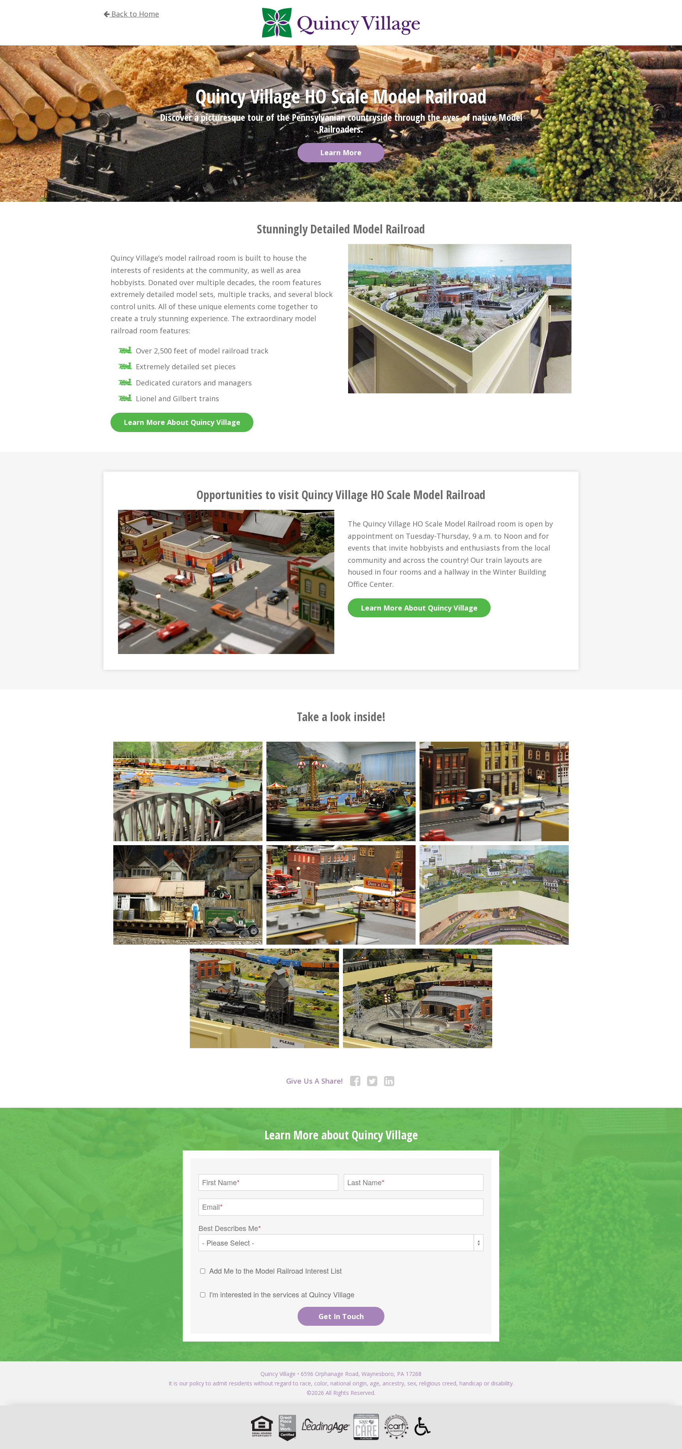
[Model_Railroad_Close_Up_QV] (187, 895)
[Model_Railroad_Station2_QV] (264, 998)
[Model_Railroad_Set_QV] (494, 895)
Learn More (341, 152)
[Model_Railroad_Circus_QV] (341, 791)
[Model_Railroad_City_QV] (494, 791)
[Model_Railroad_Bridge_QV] (187, 791)
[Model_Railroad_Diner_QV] (341, 895)
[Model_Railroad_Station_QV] (417, 998)
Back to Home (134, 14)
